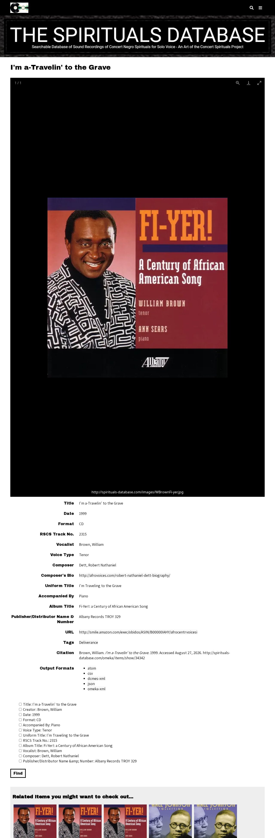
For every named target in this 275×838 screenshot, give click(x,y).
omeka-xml (96, 688)
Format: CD (32, 719)
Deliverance (88, 642)
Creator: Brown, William (42, 709)
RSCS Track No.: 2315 (40, 740)
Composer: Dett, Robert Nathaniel (51, 755)
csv (90, 673)
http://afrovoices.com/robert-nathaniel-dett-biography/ (124, 575)
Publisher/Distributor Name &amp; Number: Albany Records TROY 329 (80, 760)
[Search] (251, 8)
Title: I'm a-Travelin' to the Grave (49, 704)
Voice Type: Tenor (37, 730)
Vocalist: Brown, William (42, 750)
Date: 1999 (31, 714)
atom (92, 668)
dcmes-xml (96, 678)
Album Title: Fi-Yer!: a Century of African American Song (68, 745)
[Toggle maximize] (259, 83)
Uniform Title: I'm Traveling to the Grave (56, 735)
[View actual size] (237, 83)
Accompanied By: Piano (41, 724)
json (91, 683)
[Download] (248, 83)
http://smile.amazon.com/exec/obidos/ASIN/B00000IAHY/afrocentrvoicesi (138, 632)
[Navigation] (260, 8)
